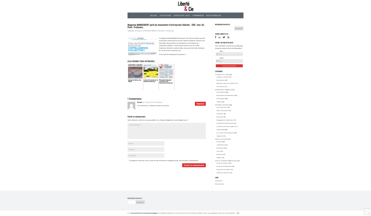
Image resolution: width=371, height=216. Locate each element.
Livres (219, 151)
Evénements (221, 80)
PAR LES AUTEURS (221, 139)
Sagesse (219, 136)
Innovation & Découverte (225, 123)
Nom (221, 51)
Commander (198, 16)
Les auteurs (165, 16)
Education (220, 117)
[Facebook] (216, 38)
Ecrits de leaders (222, 163)
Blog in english (213, 16)
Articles (219, 142)
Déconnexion (219, 184)
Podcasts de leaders (224, 169)
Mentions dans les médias (226, 83)
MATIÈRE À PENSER (221, 105)
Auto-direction (222, 107)
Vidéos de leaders (223, 173)
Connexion (218, 181)
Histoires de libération (224, 166)
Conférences (221, 145)
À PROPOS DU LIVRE (222, 74)
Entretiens (220, 148)
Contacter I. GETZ (181, 16)
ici (185, 54)
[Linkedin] (220, 38)
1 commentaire (169, 31)
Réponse (200, 104)
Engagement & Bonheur (225, 120)
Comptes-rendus (222, 77)
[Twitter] (225, 38)
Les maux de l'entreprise (225, 133)
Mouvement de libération (225, 95)
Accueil (153, 16)
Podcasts (220, 154)
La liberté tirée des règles (225, 126)
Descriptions (139, 31)
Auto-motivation (222, 110)
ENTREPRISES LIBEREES (150, 31)
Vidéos (219, 102)
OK (238, 213)
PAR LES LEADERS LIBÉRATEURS (226, 161)
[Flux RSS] (229, 38)
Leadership (220, 130)
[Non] (369, 213)
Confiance (220, 114)
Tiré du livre (221, 86)
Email (221, 58)
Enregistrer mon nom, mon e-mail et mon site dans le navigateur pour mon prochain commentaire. (164, 160)
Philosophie (160, 31)
